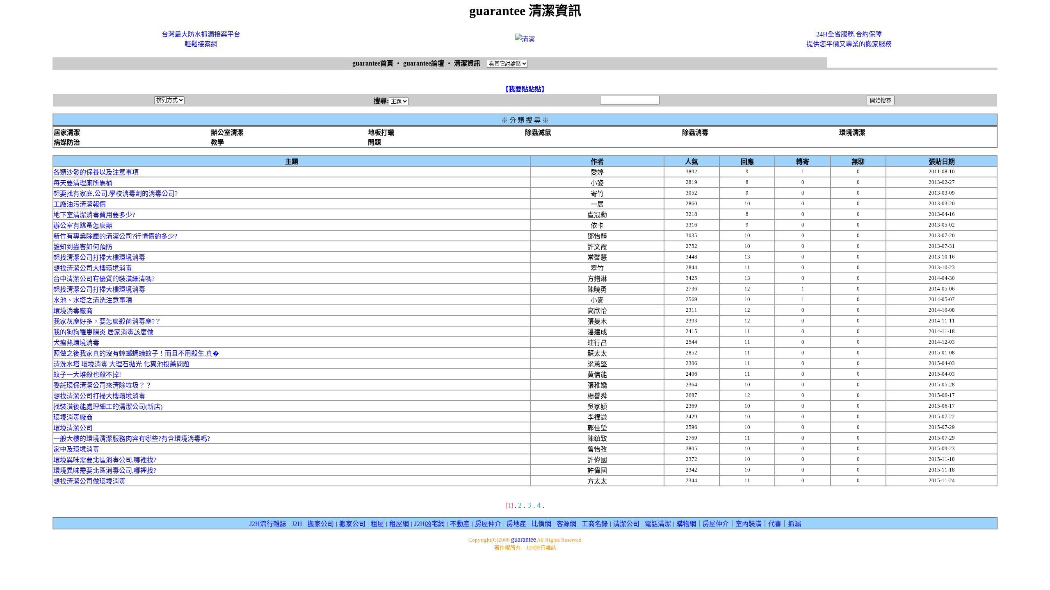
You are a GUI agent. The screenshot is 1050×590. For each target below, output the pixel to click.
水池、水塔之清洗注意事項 (92, 300)
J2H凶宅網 (429, 523)
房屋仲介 (488, 523)
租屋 (377, 523)
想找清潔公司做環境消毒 (89, 481)
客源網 (566, 523)
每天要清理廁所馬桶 (82, 182)
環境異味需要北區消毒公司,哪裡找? (104, 459)
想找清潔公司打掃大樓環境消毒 (99, 257)
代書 (774, 523)
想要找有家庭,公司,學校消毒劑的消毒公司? (115, 193)
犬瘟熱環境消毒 (76, 342)
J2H (297, 523)
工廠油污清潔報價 (79, 204)
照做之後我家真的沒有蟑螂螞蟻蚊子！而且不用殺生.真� (136, 353)
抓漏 (794, 523)
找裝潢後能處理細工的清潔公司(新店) (107, 406)
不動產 (460, 523)
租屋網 (399, 523)
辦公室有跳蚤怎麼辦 (82, 225)
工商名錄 (595, 523)
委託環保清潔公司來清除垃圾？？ (102, 385)
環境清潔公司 (73, 427)
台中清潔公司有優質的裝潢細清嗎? (104, 278)
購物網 (686, 523)
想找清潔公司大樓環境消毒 (92, 268)
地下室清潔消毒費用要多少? (94, 214)
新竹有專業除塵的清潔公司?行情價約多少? (115, 236)
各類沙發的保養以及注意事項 (96, 172)
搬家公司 (321, 523)
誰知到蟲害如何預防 (82, 246)
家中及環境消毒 (76, 449)
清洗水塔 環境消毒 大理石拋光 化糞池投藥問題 (121, 364)
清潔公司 (626, 523)
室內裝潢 (748, 523)
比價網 (541, 523)
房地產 (516, 523)
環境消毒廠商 (73, 310)
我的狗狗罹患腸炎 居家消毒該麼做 (103, 332)
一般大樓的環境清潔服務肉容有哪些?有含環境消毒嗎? (131, 438)
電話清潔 (658, 523)
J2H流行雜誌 (267, 523)
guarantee (523, 539)
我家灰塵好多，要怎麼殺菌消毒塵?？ (107, 321)
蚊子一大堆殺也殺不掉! (87, 374)
